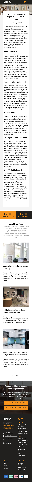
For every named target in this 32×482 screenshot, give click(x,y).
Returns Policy (22, 470)
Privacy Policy (22, 467)
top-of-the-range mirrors (19, 58)
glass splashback (16, 87)
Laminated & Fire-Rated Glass (23, 445)
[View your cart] (24, 2)
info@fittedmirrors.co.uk (16, 408)
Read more (16, 376)
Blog (5, 463)
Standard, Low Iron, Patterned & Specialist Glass (23, 440)
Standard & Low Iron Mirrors (22, 425)
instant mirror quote (8, 215)
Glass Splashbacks (21, 454)
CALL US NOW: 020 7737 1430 (16, 403)
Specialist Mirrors (23, 433)
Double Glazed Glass (22, 450)
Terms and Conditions (21, 464)
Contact (6, 468)
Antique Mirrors (22, 431)
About (5, 465)
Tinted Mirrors (22, 428)
